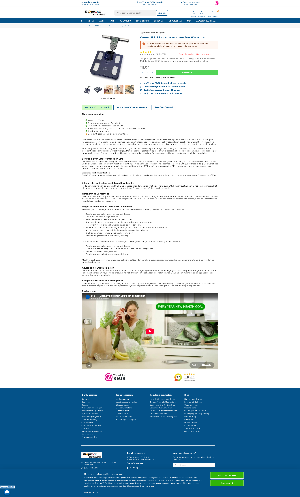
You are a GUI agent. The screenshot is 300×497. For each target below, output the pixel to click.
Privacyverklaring (89, 437)
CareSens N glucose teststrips (163, 411)
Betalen (84, 405)
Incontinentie (190, 425)
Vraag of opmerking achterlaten (158, 77)
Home (84, 26)
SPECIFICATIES (164, 107)
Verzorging (125, 21)
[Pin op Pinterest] (111, 98)
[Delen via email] (114, 98)
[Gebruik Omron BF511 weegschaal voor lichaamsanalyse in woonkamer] (108, 89)
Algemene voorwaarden (92, 431)
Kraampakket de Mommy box (163, 416)
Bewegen (158, 21)
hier (152, 486)
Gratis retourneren (191, 2)
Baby (189, 21)
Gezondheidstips (192, 431)
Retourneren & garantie (92, 411)
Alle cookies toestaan (227, 475)
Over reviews (87, 422)
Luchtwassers (122, 414)
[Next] (130, 58)
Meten (91, 21)
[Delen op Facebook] (108, 98)
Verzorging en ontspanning (196, 414)
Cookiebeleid (87, 434)
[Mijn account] (201, 12)
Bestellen (85, 402)
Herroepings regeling (91, 416)
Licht (112, 21)
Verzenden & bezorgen (91, 408)
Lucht (102, 21)
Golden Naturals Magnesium (163, 402)
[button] (212, 12)
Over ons (85, 428)
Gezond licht (190, 408)
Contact (85, 399)
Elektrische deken (124, 416)
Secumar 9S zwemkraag (161, 408)
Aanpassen (225, 483)
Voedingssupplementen (126, 402)
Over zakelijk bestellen (91, 425)
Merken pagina (122, 399)
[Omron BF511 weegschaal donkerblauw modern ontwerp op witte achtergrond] (98, 89)
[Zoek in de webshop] (193, 12)
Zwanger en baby (192, 428)
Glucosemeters (122, 405)
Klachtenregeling (89, 419)
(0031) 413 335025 (91, 468)
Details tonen (89, 492)
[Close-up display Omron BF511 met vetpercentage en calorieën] (119, 89)
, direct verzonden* (151, 3)
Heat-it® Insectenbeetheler (162, 399)
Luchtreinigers (122, 411)
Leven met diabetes (193, 402)
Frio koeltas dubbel (158, 414)
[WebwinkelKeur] (217, 3)
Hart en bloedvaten (193, 399)
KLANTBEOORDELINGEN (131, 107)
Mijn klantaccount (89, 414)
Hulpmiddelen (175, 21)
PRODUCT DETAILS (97, 107)
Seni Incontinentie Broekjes (162, 405)
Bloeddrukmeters (124, 408)
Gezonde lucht (191, 405)
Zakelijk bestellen (206, 21)
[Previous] (87, 58)
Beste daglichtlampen (126, 419)
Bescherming (143, 21)
